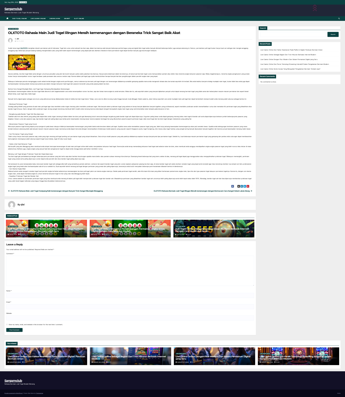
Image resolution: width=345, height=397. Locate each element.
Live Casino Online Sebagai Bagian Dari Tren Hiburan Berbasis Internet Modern (288, 55)
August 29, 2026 (15, 362)
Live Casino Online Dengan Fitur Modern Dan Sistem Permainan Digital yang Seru (289, 59)
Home (339, 393)
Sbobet (67, 18)
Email (8, 302)
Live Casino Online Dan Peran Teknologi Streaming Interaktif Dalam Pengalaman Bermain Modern (294, 64)
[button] (339, 18)
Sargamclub (13, 9)
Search (263, 28)
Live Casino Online (38, 18)
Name (9, 291)
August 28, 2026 (99, 362)
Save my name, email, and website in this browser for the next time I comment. (36, 324)
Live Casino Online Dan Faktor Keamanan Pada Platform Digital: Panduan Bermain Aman (291, 50)
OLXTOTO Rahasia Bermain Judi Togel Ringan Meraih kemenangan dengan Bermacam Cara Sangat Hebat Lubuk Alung (202, 191)
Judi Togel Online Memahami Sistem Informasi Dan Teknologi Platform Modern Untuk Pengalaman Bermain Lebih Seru (45, 230)
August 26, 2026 (267, 362)
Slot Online (79, 18)
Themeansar (39, 393)
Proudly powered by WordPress (13, 393)
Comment (10, 254)
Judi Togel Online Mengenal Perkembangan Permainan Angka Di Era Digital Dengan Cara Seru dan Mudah (128, 230)
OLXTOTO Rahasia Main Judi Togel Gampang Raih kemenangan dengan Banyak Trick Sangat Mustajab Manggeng (57, 191)
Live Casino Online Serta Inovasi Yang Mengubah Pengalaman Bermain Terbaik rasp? (290, 69)
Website (9, 313)
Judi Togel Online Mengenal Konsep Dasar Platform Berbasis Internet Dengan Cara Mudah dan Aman (212, 230)
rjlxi (18, 39)
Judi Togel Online (19, 18)
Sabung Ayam (55, 18)
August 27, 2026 (183, 362)
